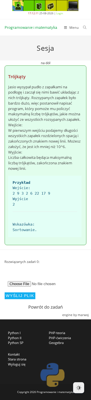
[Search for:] (83, 27)
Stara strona (17, 359)
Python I (14, 333)
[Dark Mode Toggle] (78, 387)
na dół (45, 63)
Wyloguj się (16, 364)
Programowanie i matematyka (31, 27)
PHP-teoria (57, 333)
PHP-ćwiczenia (60, 338)
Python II (14, 338)
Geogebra (56, 342)
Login (59, 13)
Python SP (15, 342)
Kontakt (14, 354)
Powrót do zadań (45, 307)
